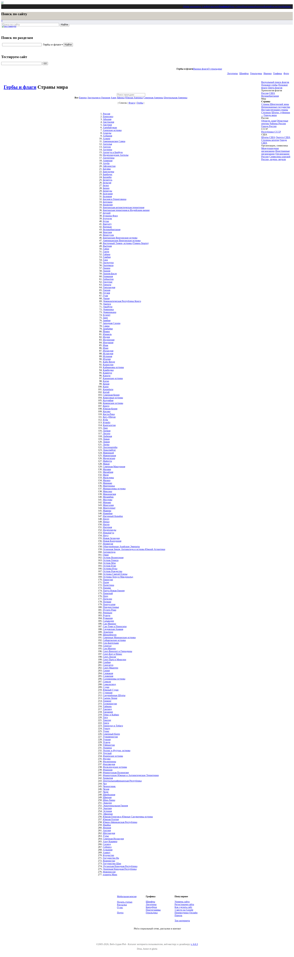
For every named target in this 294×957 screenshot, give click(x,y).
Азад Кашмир (110, 841)
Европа (83, 97)
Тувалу (106, 728)
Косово (106, 411)
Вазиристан (109, 860)
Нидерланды (109, 530)
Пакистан (108, 579)
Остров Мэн (109, 563)
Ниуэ (105, 535)
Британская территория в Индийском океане (126, 210)
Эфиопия (108, 814)
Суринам (107, 692)
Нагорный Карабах (113, 516)
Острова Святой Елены (115, 574)
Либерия (107, 436)
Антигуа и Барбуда (113, 152)
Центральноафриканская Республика (122, 781)
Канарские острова (113, 378)
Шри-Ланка (109, 800)
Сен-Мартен (109, 648)
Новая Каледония (112, 541)
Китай (106, 392)
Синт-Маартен (110, 667)
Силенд (107, 844)
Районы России (278, 123)
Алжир (106, 138)
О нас (120, 907)
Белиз (106, 185)
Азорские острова (112, 130)
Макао (106, 463)
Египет (106, 315)
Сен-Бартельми (111, 643)
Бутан (106, 221)
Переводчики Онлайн (186, 912)
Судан (106, 687)
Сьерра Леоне (110, 698)
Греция (106, 290)
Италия (107, 359)
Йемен (106, 331)
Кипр (106, 386)
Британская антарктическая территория (123, 207)
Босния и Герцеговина (114, 199)
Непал (106, 521)
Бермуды (107, 191)
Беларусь (107, 180)
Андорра (107, 149)
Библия (286, 6)
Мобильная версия (126, 896)
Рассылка (122, 904)
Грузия (106, 293)
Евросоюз (108, 116)
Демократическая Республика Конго (122, 301)
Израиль (107, 334)
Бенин (106, 188)
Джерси (107, 304)
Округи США (283, 137)
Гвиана (106, 268)
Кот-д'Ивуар (109, 417)
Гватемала (108, 265)
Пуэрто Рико (109, 610)
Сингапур (108, 665)
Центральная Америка (175, 97)
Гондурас (108, 282)
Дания (106, 298)
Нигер (106, 524)
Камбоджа (108, 370)
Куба (105, 419)
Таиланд (107, 709)
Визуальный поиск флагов (275, 82)
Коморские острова (113, 403)
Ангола (107, 146)
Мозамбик (108, 497)
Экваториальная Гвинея (115, 805)
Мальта (106, 480)
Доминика (108, 309)
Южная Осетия (111, 819)
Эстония (107, 811)
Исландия (108, 353)
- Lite (203, 6)
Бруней (107, 213)
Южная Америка (134, 97)
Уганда (106, 742)
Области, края (268, 120)
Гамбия (107, 257)
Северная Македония (114, 466)
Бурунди (107, 218)
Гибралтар (108, 279)
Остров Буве (109, 565)
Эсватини (108, 632)
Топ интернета (182, 920)
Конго (106, 406)
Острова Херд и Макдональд (118, 577)
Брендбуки (151, 907)
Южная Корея (110, 408)
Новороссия (109, 871)
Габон (106, 248)
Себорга (107, 847)
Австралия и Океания (98, 97)
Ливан (106, 439)
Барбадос (107, 174)
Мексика (107, 491)
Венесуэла (108, 235)
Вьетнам (107, 246)
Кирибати (108, 389)
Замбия (106, 320)
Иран (105, 348)
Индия (106, 337)
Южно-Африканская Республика (120, 822)
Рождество (275, 6)
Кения (106, 384)
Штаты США (268, 137)
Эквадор (107, 803)
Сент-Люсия (109, 656)
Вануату (107, 224)
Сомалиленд (109, 684)
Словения (108, 676)
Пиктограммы (153, 910)
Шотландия (109, 833)
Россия (106, 113)
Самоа (106, 326)
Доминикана (109, 312)
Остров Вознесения (113, 557)
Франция (107, 769)
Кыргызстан (109, 425)
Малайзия (108, 472)
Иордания (108, 342)
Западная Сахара (111, 323)
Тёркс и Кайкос (111, 714)
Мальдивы (108, 477)
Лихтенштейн (110, 447)
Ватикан (107, 226)
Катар (106, 381)
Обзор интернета (192, 6)
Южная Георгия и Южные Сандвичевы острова (128, 816)
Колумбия (108, 400)
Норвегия (108, 543)
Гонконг (107, 701)
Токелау (107, 720)
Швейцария (109, 794)
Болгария (108, 193)
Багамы (107, 169)
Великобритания (111, 229)
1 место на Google (184, 910)
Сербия (107, 662)
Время (267, 6)
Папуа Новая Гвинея (113, 590)
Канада (106, 375)
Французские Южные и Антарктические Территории (131, 775)
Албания (107, 135)
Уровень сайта (182, 901)
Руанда (106, 615)
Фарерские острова (113, 756)
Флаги (131, 103)
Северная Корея (111, 395)
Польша (107, 601)
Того (105, 717)
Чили (105, 792)
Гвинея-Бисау (110, 273)
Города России (269, 126)
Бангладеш (108, 171)
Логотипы (232, 73)
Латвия (106, 430)
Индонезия (108, 339)
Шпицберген (110, 634)
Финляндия (109, 764)
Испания (107, 356)
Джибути (107, 306)
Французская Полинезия (116, 772)
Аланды (107, 133)
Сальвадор (108, 621)
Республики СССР (271, 131)
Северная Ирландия (113, 838)
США (272, 93)
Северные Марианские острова (119, 637)
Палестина (108, 585)
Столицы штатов (270, 140)
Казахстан (108, 364)
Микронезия (109, 494)
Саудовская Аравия (113, 629)
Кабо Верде (109, 362)
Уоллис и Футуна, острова (116, 750)
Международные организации (270, 149)
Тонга (106, 723)
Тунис (106, 731)
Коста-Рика (109, 414)
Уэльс (106, 836)
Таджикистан (110, 703)
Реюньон (107, 612)
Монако (107, 502)
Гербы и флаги (20, 87)
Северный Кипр (111, 734)
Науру (106, 519)
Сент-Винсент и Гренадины (117, 651)
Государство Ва (111, 858)
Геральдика (256, 73)
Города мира (270, 115)
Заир (105, 317)
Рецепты (259, 6)
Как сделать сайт (183, 907)
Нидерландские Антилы (115, 155)
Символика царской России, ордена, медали (275, 158)
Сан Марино (109, 623)
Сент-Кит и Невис (112, 654)
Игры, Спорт (235, 6)
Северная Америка (153, 97)
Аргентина (108, 158)
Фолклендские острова (115, 767)
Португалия (109, 604)
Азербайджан (110, 127)
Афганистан (109, 166)
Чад (105, 783)
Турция (107, 739)
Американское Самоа (114, 141)
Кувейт (106, 422)
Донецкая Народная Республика (120, 869)
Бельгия (107, 182)
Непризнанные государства (275, 107)
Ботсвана (107, 202)
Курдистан (108, 855)
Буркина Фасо (110, 215)
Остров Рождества (112, 571)
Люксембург (109, 450)
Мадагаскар (109, 458)
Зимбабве (108, 328)
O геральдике (215, 69)
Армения (107, 160)
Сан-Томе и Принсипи (115, 626)
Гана (105, 260)
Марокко (107, 483)
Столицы (266, 112)
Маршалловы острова (114, 488)
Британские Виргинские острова (120, 237)
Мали (106, 475)
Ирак (105, 345)
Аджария (107, 849)
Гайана (106, 254)
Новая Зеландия (111, 538)
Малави (107, 469)
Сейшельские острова (114, 640)
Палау (106, 582)
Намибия (107, 513)
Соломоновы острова (114, 679)
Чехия (106, 789)
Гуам (105, 295)
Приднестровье (111, 607)
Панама (107, 588)
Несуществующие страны (274, 109)
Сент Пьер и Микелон (114, 659)
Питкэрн (107, 599)
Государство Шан (112, 863)
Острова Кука (110, 568)
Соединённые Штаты (114, 695)
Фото (286, 73)
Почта (120, 912)
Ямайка (107, 825)
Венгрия (107, 232)
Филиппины (109, 761)
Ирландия (108, 350)
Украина (107, 747)
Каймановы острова (113, 367)
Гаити (106, 251)
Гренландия (109, 287)
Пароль (178, 915)
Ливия (106, 441)
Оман (106, 554)
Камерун (107, 373)
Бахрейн (107, 177)
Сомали (107, 681)
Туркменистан (110, 736)
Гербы (140, 103)
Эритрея (107, 808)
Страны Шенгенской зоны (275, 104)
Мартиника (109, 486)
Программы (248, 6)
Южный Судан (111, 690)
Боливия (107, 196)
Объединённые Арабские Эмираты (121, 546)
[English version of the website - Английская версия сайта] (2, 3)
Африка (121, 97)
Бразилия (108, 204)
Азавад (106, 852)
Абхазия (107, 119)
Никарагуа (108, 532)
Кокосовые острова (113, 397)
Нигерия (107, 527)
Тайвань (107, 706)
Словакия (108, 673)
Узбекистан (109, 745)
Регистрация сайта (184, 904)
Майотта (107, 461)
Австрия (107, 124)
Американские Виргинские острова (122, 240)
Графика (224, 6)
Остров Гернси (111, 560)
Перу (105, 596)
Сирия (106, 670)
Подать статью (124, 902)
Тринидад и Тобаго (113, 725)
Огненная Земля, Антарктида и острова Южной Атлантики (134, 549)
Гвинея (106, 271)
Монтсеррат (109, 508)
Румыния (108, 618)
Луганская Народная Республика (120, 866)
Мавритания (109, 455)
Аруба (106, 163)
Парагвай (108, 593)
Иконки (268, 73)
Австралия (108, 122)
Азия (113, 97)
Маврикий (108, 452)
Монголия (108, 505)
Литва (106, 444)
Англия (107, 830)
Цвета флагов (275, 87)
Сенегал (107, 645)
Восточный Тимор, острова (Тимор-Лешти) (126, 243)
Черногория (109, 786)
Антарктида (109, 552)
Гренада (107, 284)
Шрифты (244, 73)
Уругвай (107, 753)
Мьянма (107, 510)
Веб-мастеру (212, 6)
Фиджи (107, 758)
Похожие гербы (269, 85)
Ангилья (107, 144)
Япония (107, 827)
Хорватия (108, 778)
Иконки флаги (200, 69)
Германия (108, 276)
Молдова (107, 499)
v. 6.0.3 (194, 944)
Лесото (106, 433)
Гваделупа (108, 262)
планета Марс (110, 874)
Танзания (108, 712)
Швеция (107, 797)
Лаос (105, 428)
